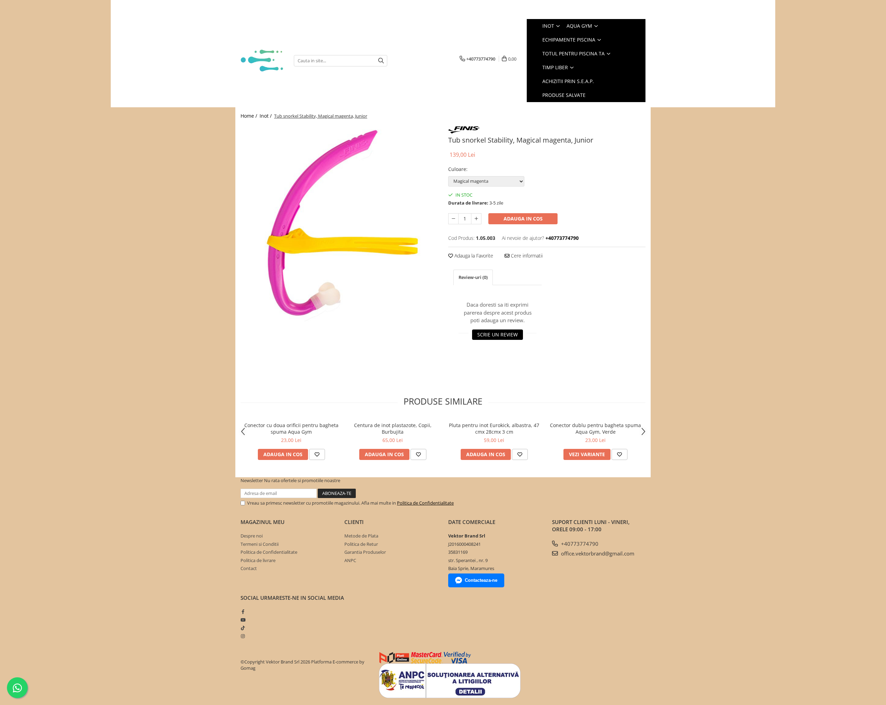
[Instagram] (243, 636)
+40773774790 (579, 543)
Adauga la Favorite (473, 255)
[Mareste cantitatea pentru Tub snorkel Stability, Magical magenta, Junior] (476, 218)
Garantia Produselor (365, 552)
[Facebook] (243, 611)
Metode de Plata (361, 536)
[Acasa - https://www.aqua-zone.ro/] (262, 60)
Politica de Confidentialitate (425, 503)
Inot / (266, 115)
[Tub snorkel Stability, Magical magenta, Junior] (339, 223)
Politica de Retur (361, 544)
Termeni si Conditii (260, 544)
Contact (249, 568)
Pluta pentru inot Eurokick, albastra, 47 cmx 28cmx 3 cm (494, 428)
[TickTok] (243, 628)
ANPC (350, 560)
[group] (339, 223)
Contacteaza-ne (481, 580)
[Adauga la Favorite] (317, 454)
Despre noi (252, 536)
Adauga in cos (523, 218)
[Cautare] (381, 60)
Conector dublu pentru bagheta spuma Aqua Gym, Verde (595, 428)
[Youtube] (243, 620)
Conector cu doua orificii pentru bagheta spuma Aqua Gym (291, 428)
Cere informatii (526, 255)
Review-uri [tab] (473, 277)
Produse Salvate (564, 95)
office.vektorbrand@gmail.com (597, 553)
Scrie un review (497, 334)
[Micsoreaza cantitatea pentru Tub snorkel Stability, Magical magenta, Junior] (453, 218)
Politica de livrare (258, 560)
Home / (250, 115)
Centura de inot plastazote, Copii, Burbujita (393, 428)
